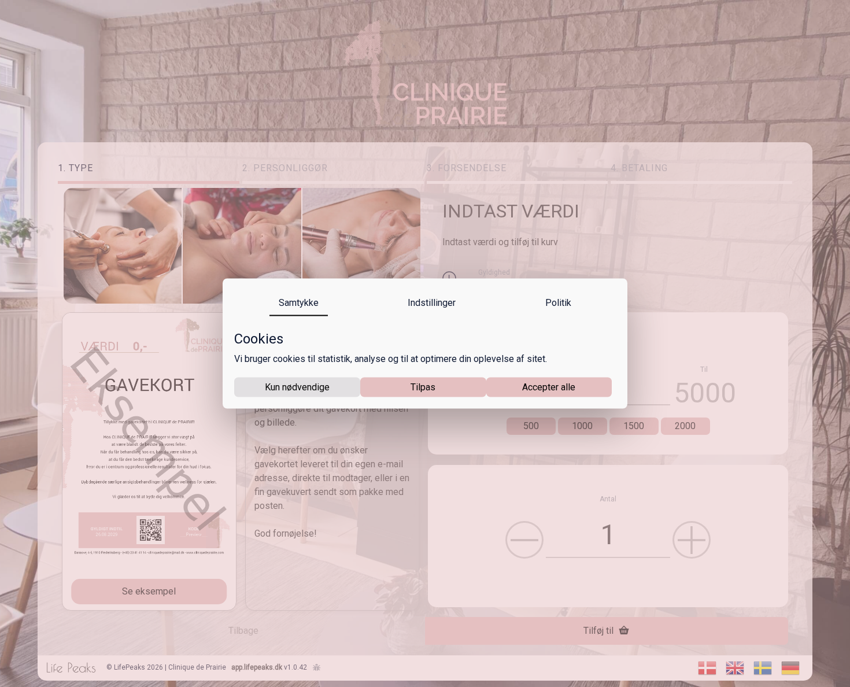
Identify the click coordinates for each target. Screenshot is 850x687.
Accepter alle (548, 386)
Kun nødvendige (297, 386)
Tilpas (423, 386)
